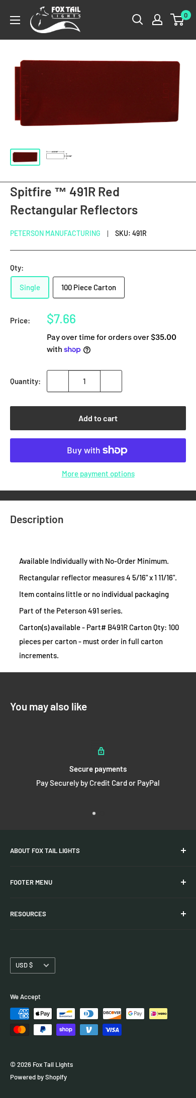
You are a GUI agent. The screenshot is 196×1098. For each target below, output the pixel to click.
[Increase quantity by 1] (111, 381)
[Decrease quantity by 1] (57, 381)
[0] (177, 20)
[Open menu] (15, 20)
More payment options (98, 473)
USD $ (24, 965)
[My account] (157, 19)
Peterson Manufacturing (55, 233)
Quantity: (25, 381)
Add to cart (98, 418)
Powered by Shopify (38, 1077)
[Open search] (137, 19)
